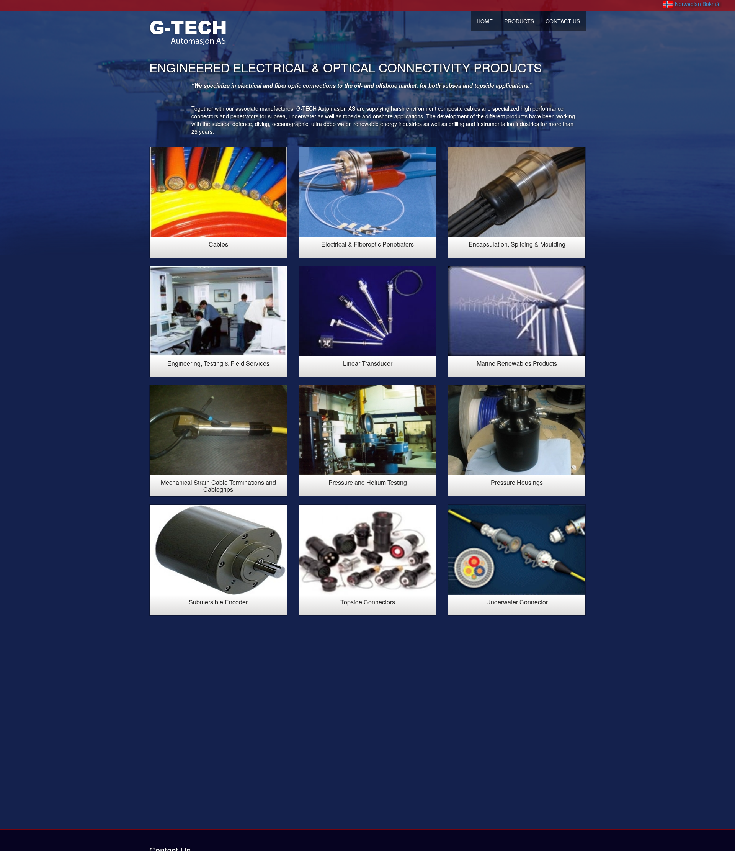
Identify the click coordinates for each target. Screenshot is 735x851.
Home (485, 21)
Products (519, 21)
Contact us (563, 21)
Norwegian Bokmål (696, 4)
